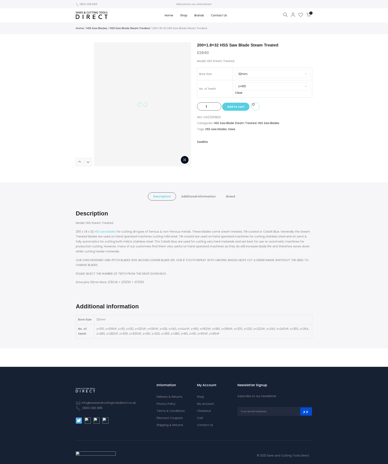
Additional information (198, 196)
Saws (231, 129)
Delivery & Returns (169, 397)
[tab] (162, 196)
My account (205, 404)
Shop (183, 15)
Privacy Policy (166, 404)
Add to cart (235, 107)
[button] (253, 104)
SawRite (202, 142)
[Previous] (100, 104)
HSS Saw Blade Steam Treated (130, 28)
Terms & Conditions (171, 411)
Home (169, 15)
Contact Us (219, 15)
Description (162, 196)
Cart (200, 418)
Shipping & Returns (170, 425)
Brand (230, 196)
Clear (238, 93)
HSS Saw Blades (96, 28)
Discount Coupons (170, 418)
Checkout (204, 411)
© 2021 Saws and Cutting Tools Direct (283, 455)
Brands (199, 15)
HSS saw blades (216, 129)
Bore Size (205, 74)
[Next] (184, 104)
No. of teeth (207, 89)
